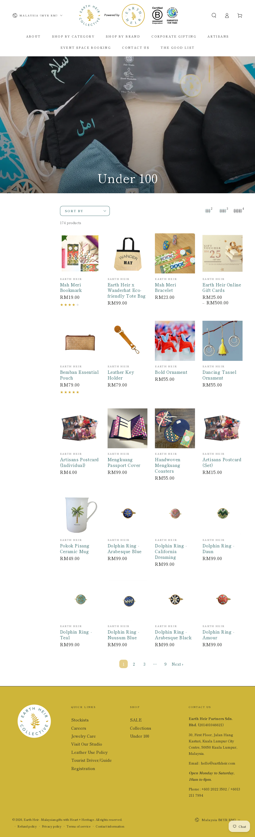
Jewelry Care (83, 736)
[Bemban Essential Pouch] (80, 341)
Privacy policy (52, 826)
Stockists (80, 720)
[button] (213, 15)
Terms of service (78, 826)
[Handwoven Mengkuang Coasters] (175, 428)
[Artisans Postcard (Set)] (222, 428)
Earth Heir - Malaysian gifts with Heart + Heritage (59, 819)
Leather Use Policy (89, 752)
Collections (140, 728)
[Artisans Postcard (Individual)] (80, 428)
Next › (177, 664)
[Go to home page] (127, 15)
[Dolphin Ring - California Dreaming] (175, 514)
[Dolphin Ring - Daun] (222, 514)
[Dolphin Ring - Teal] (80, 600)
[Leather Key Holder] (128, 341)
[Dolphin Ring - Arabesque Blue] (128, 514)
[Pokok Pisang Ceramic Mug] (80, 514)
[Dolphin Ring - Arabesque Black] (175, 600)
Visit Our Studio (86, 744)
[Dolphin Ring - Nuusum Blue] (128, 600)
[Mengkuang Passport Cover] (128, 428)
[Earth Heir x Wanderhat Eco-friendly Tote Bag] (128, 253)
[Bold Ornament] (175, 341)
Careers (78, 728)
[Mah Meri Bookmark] (80, 253)
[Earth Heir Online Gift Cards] (222, 253)
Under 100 (139, 736)
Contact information (110, 826)
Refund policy (27, 826)
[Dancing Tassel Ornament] (222, 341)
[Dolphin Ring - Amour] (222, 600)
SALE (136, 720)
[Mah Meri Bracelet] (175, 253)
